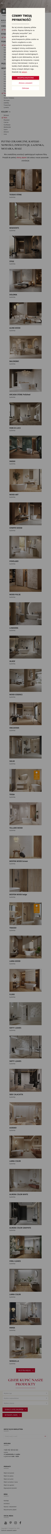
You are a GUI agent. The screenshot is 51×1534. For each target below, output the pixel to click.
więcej (24, 72)
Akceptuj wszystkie (25, 78)
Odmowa (25, 88)
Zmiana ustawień (25, 83)
